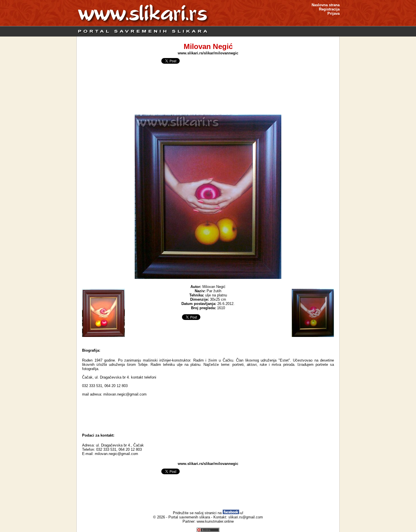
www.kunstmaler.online (215, 521)
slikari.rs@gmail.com (245, 517)
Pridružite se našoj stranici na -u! (208, 513)
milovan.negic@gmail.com (116, 454)
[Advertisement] (208, 415)
